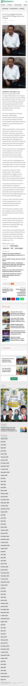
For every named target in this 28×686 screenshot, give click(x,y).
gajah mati (6, 248)
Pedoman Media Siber (6, 684)
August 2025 (4, 475)
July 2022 (3, 588)
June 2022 (3, 591)
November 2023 (5, 539)
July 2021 (3, 624)
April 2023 (3, 560)
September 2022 (5, 582)
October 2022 (4, 579)
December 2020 (5, 646)
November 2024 (5, 502)
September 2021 (5, 618)
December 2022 (5, 573)
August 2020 (4, 658)
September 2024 (5, 509)
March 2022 (4, 600)
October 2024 (4, 505)
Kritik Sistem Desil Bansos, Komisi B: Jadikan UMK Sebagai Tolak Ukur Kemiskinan (12, 275)
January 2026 (4, 460)
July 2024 (3, 515)
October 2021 (4, 615)
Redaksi (14, 682)
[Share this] (4, 299)
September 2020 (5, 655)
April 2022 (3, 597)
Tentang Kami (20, 682)
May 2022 (3, 594)
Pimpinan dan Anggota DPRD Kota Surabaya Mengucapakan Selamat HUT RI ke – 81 (13, 255)
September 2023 (5, 545)
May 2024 (3, 521)
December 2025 (5, 463)
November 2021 (5, 612)
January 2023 (4, 570)
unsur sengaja (19, 248)
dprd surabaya (14, 245)
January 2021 (4, 643)
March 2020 (4, 673)
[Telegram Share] (17, 299)
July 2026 (3, 441)
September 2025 (5, 472)
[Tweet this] (9, 299)
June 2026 (3, 444)
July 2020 (3, 661)
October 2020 (4, 652)
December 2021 (5, 609)
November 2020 (5, 649)
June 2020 (3, 664)
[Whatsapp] (22, 299)
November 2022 (5, 576)
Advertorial (14, 684)
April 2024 (3, 524)
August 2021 (4, 621)
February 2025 (4, 493)
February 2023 (4, 566)
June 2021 (3, 627)
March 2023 (4, 563)
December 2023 (5, 536)
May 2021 (3, 630)
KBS (12, 248)
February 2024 (4, 530)
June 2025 (3, 481)
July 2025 (3, 478)
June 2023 (3, 554)
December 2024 (5, 499)
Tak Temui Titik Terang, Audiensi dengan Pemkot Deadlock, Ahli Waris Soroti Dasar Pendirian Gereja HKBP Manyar (18, 321)
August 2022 (4, 585)
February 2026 (4, 457)
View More (14, 378)
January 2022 (4, 606)
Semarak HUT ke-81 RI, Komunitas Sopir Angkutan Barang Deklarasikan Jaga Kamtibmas (8, 362)
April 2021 (3, 634)
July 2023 (3, 551)
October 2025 (4, 469)
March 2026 (4, 454)
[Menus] (26, 1)
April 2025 (3, 487)
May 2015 (3, 679)
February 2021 (4, 640)
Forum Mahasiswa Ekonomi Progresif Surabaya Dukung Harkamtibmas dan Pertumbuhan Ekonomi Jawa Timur (18, 334)
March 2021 (4, 637)
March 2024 (4, 527)
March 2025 (4, 490)
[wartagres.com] (7, 1)
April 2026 (3, 451)
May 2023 (3, 557)
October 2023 (4, 542)
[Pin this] (13, 299)
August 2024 (4, 512)
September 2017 (5, 676)
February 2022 (4, 603)
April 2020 (3, 670)
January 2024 (4, 533)
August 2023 (4, 548)
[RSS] (12, 284)
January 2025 (4, 496)
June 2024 (3, 518)
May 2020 (3, 667)
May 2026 (3, 448)
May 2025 (3, 484)
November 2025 (5, 466)
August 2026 (4, 438)
